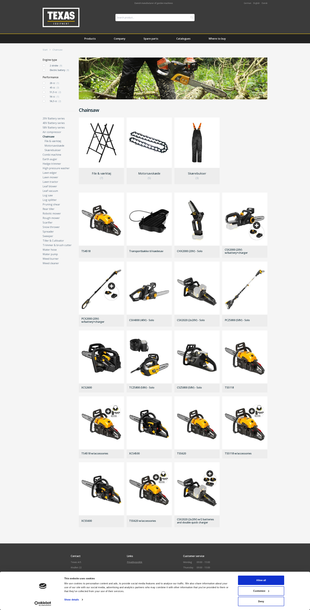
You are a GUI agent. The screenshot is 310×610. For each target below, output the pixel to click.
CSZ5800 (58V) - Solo (189, 387)
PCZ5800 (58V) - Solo (237, 320)
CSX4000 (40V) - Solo (141, 320)
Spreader (48, 231)
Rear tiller (48, 209)
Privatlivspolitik (134, 562)
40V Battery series (54, 123)
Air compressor (52, 132)
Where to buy (217, 38)
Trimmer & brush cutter (57, 245)
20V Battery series (54, 118)
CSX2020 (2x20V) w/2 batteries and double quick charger (195, 521)
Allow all (261, 580)
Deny (261, 601)
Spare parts (151, 38)
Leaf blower (50, 186)
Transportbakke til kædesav (146, 251)
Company (119, 38)
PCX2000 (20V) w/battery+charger (92, 320)
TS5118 (229, 387)
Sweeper (48, 236)
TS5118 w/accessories (238, 453)
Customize (259, 590)
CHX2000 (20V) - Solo (189, 251)
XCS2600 (86, 387)
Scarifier (47, 222)
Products (90, 38)
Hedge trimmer (52, 163)
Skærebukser (53, 150)
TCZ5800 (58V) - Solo (141, 387)
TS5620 (181, 453)
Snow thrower (51, 227)
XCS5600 (86, 521)
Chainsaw (57, 50)
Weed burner (51, 258)
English (256, 3)
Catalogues (183, 38)
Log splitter (50, 200)
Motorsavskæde (54, 145)
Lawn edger (50, 173)
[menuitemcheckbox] (44, 65)
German (247, 3)
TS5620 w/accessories (142, 521)
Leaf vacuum (50, 191)
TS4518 (85, 251)
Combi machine (52, 154)
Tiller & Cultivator (53, 240)
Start (45, 50)
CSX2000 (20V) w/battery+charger (236, 251)
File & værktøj (53, 141)
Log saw (48, 195)
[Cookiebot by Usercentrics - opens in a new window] (43, 603)
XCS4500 (134, 453)
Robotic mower (52, 213)
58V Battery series (54, 127)
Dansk (264, 3)
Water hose (50, 249)
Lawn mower (50, 177)
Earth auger (50, 159)
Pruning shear (51, 204)
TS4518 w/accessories (94, 453)
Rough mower (51, 218)
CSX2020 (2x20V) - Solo (191, 320)
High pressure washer (56, 168)
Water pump (50, 254)
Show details (71, 599)
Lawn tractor (50, 182)
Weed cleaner (51, 263)
